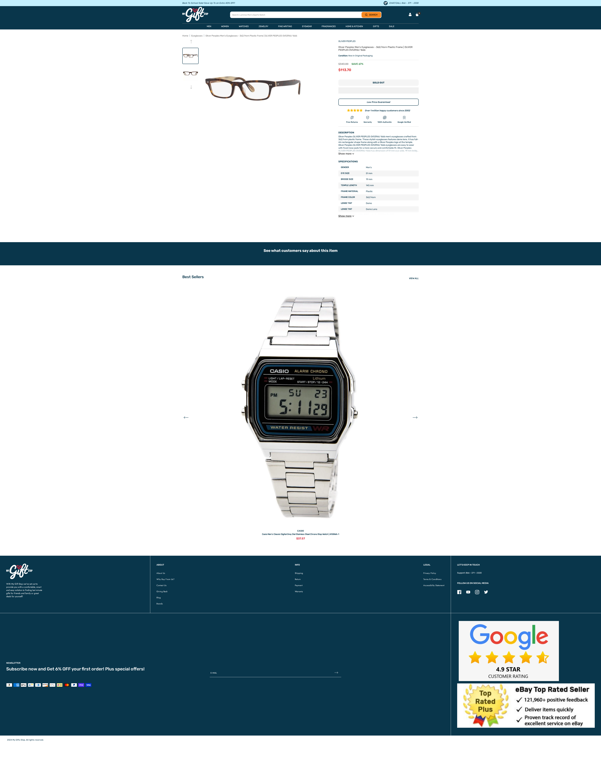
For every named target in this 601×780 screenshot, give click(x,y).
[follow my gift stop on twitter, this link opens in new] (486, 593)
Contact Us (161, 585)
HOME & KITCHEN (354, 26)
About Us (161, 573)
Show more (345, 153)
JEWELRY (263, 26)
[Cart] (417, 14)
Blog (159, 597)
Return (298, 579)
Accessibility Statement (433, 585)
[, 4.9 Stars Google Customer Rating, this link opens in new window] (509, 651)
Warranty (299, 591)
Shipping (299, 573)
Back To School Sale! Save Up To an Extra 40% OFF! (208, 3)
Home (185, 35)
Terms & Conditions (432, 579)
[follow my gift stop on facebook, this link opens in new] (459, 593)
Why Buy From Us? (165, 579)
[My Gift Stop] (19, 565)
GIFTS (376, 26)
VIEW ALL (414, 278)
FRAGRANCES (329, 26)
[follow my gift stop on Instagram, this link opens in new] (477, 593)
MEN (209, 26)
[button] (378, 90)
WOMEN (225, 26)
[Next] (191, 87)
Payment (299, 585)
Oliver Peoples (347, 41)
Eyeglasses (197, 35)
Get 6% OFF (59, 669)
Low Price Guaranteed (378, 102)
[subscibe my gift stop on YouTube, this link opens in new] (468, 593)
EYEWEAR (307, 26)
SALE (391, 26)
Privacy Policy (429, 573)
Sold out (378, 82)
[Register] (336, 673)
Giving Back (162, 591)
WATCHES (244, 26)
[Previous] (191, 42)
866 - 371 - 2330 (474, 573)
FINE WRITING (285, 26)
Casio (300, 531)
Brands (160, 603)
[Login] (410, 15)
